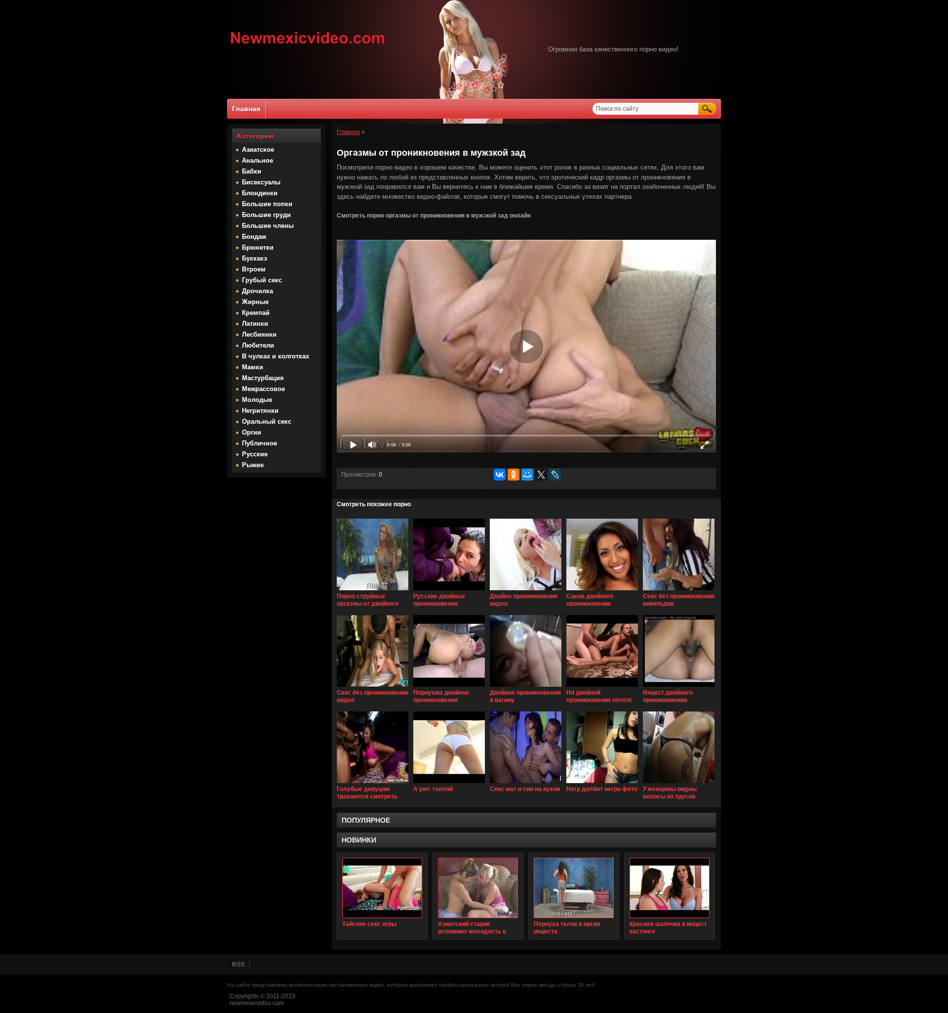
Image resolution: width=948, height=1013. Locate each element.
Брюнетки (258, 247)
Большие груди (266, 215)
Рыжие (253, 465)
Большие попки (267, 204)
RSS (238, 964)
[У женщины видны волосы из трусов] (678, 783)
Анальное (257, 160)
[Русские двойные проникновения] (449, 590)
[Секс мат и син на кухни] (525, 783)
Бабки (251, 171)
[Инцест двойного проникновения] (678, 687)
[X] (541, 475)
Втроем (254, 269)
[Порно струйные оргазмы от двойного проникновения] (372, 590)
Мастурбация (263, 378)
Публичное (259, 443)
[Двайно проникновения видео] (525, 590)
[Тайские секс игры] (382, 888)
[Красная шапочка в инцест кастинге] (670, 888)
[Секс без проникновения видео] (372, 687)
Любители (258, 345)
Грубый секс (262, 280)
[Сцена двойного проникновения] (602, 590)
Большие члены (268, 225)
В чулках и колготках (275, 356)
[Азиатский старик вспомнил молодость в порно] (478, 888)
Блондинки (259, 193)
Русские (255, 454)
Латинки (255, 323)
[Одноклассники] (513, 475)
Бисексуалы (261, 182)
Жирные (255, 302)
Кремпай (256, 312)
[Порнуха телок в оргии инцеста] (574, 888)
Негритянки (260, 410)
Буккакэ (254, 258)
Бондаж (254, 236)
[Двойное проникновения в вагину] (525, 687)
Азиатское (258, 149)
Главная (246, 109)
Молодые (257, 399)
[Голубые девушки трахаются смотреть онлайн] (372, 783)
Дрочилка (257, 291)
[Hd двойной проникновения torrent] (602, 687)
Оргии (251, 432)
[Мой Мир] (527, 475)
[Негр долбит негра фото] (602, 783)
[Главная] (308, 45)
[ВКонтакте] (500, 475)
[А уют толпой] (449, 783)
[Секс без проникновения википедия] (678, 590)
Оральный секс (266, 421)
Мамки (252, 367)
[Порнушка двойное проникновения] (449, 687)
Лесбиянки (259, 334)
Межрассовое (263, 389)
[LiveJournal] (555, 475)
